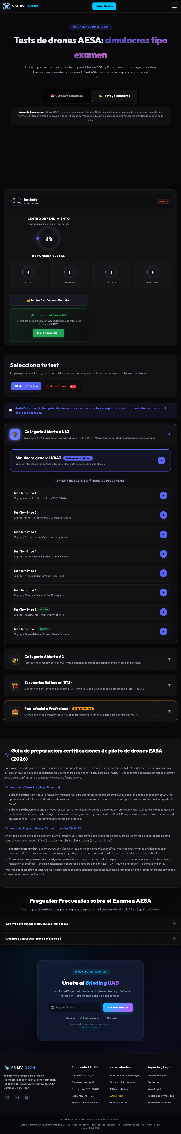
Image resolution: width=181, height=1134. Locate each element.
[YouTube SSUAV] (26, 1097)
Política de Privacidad (160, 1095)
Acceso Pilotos (118, 1102)
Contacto (153, 1082)
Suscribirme (116, 1007)
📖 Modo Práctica (26, 386)
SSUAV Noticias (118, 1089)
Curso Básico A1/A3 (83, 1075)
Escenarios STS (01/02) (85, 1089)
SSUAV (25, 6)
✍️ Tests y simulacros (114, 96)
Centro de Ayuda (157, 1075)
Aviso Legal (154, 1089)
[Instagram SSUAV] (17, 1097)
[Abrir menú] (174, 6)
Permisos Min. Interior (122, 1082)
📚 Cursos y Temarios (67, 96)
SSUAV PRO (116, 1095)
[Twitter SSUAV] (7, 1097)
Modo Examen (62, 386)
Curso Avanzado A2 (83, 1082)
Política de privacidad (90, 1027)
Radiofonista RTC (82, 1095)
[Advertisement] (90, 151)
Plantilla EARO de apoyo (124, 1075)
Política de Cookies (159, 1102)
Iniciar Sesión (104, 6)
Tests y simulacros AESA (86, 1102)
